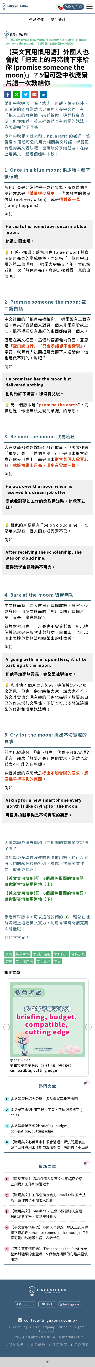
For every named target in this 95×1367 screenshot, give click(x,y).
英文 (57, 961)
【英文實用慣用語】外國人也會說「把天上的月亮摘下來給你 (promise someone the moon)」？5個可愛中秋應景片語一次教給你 (49, 1232)
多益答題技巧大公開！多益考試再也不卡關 (44, 1098)
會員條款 (38, 1344)
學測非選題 (42, 954)
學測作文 (61, 954)
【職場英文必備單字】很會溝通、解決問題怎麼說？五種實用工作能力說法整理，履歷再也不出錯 (49, 1144)
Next (88, 1027)
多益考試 (23, 34)
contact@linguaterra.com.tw (50, 1320)
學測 (8, 954)
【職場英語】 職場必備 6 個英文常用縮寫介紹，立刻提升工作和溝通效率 (48, 1181)
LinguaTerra (15, 6)
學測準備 (36, 19)
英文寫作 (22, 954)
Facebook (26, 1304)
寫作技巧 (78, 954)
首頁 (12, 34)
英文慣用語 (24, 961)
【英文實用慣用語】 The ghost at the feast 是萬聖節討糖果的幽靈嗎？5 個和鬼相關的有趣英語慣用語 (49, 1254)
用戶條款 (81, 1344)
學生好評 (58, 19)
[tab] (36, 19)
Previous (6, 1027)
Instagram (71, 1304)
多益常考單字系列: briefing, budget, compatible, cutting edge (40, 1128)
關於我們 (16, 1344)
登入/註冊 (75, 6)
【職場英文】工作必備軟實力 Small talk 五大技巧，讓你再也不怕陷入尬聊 (48, 1197)
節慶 (8, 961)
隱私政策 (59, 1344)
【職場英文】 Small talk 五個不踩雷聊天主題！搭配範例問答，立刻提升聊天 (48, 1213)
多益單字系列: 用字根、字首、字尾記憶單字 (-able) (47, 1112)
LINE (49, 1304)
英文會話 (43, 961)
